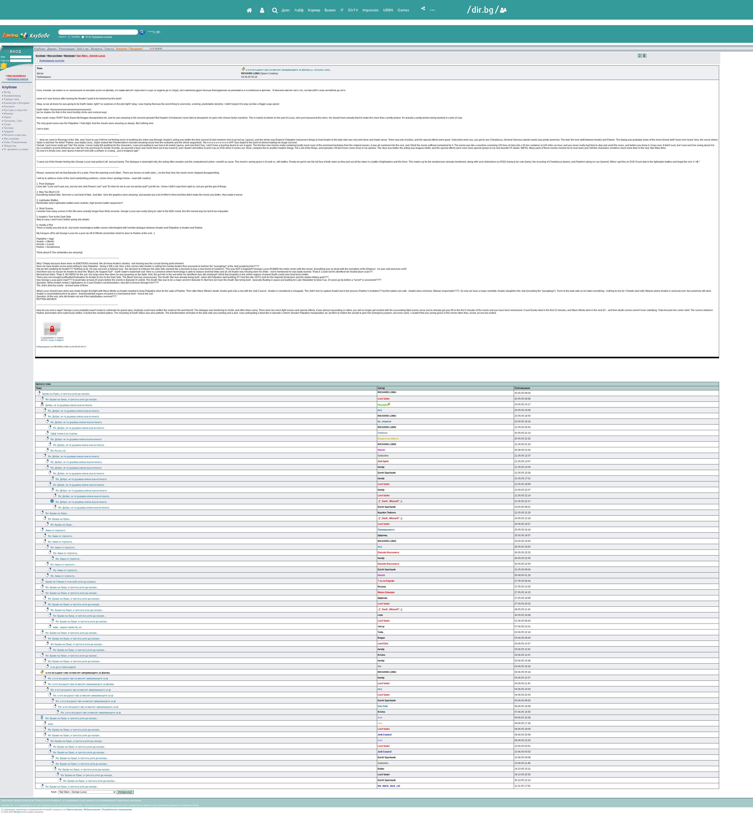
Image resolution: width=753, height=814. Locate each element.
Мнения (8, 113)
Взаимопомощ (12, 95)
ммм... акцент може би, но (67, 627)
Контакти (9, 106)
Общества (10, 145)
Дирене (51, 48)
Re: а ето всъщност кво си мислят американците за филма (81, 684)
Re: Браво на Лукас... (57, 513)
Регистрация (67, 48)
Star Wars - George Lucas (90, 55)
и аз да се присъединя (63, 667)
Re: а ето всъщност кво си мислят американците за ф (78, 678)
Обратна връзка (74, 809)
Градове (9, 131)
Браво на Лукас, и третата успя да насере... (66, 393)
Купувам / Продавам (129, 48)
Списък (109, 48)
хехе (50, 724)
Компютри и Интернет (17, 103)
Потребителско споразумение (117, 809)
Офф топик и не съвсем (64, 433)
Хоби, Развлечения (15, 142)
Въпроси (96, 48)
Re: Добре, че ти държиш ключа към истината (73, 411)
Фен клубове (11, 138)
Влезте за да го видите (52, 339)
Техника (8, 127)
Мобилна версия (92, 809)
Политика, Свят (13, 120)
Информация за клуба (51, 60)
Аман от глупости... (56, 530)
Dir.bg (7, 92)
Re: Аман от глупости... (61, 536)
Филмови (69, 55)
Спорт (7, 124)
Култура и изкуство (15, 110)
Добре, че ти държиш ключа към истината (68, 405)
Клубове (39, 48)
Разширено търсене (102, 37)
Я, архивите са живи (16, 149)
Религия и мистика (15, 135)
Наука (7, 117)
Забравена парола (17, 79)
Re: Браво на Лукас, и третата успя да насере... (71, 399)
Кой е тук (83, 48)
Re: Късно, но (58, 450)
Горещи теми (11, 99)
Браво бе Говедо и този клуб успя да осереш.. (71, 581)
